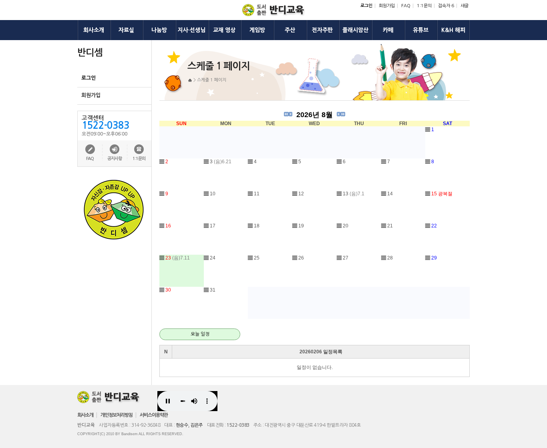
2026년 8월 (314, 115)
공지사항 (114, 158)
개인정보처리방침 (117, 415)
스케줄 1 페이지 (211, 80)
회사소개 (85, 415)
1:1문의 (424, 6)
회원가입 (387, 6)
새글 (465, 6)
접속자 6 (446, 6)
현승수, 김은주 (189, 425)
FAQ (405, 6)
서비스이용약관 (154, 415)
